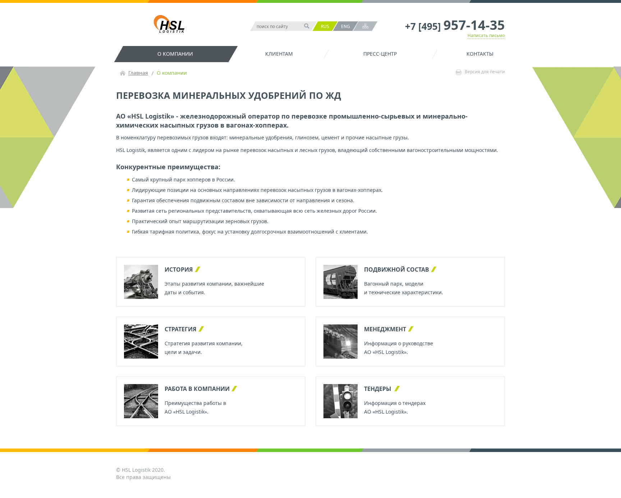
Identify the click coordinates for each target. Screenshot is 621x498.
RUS (325, 26)
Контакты (479, 53)
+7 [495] (455, 26)
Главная (138, 72)
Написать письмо (486, 35)
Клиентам (279, 53)
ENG (345, 26)
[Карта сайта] (365, 26)
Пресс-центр (380, 53)
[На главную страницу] (171, 24)
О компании (175, 53)
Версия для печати (485, 72)
